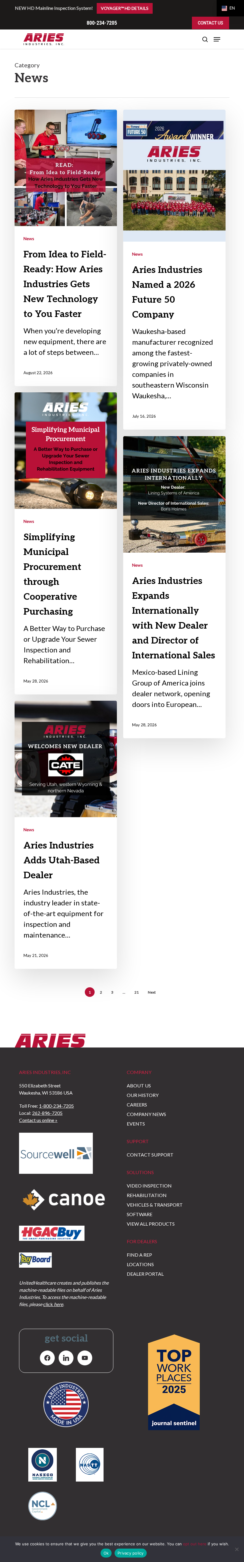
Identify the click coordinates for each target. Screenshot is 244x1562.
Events (136, 1123)
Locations (140, 1264)
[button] (217, 39)
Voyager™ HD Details (124, 8)
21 (136, 992)
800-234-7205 (102, 23)
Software (139, 1214)
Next (152, 992)
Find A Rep (139, 1255)
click (53, 1304)
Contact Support (150, 1154)
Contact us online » (38, 1120)
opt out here (195, 1543)
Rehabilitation (147, 1195)
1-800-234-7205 (56, 1106)
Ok (106, 1553)
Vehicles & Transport (155, 1204)
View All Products (151, 1224)
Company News (146, 1114)
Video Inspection (149, 1185)
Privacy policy (131, 1553)
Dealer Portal (145, 1274)
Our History (143, 1095)
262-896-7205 (47, 1113)
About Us (139, 1085)
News (29, 238)
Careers (137, 1104)
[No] (237, 1549)
